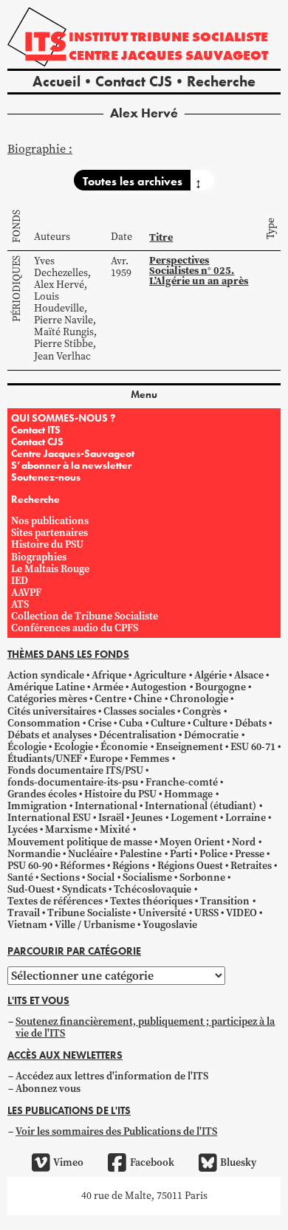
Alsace (249, 675)
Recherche (221, 81)
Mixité (115, 829)
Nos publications (50, 521)
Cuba (131, 723)
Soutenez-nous (45, 477)
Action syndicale (45, 675)
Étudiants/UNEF (44, 759)
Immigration (37, 806)
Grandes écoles (42, 794)
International (106, 806)
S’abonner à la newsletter (71, 465)
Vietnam (27, 925)
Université (162, 913)
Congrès (201, 711)
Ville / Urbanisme (95, 925)
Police (213, 854)
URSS (206, 913)
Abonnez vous (48, 1089)
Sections (60, 877)
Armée (107, 687)
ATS (20, 604)
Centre (110, 699)
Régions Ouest (190, 866)
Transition (225, 901)
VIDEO (241, 913)
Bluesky (238, 1162)
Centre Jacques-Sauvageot (72, 453)
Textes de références (55, 901)
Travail (23, 913)
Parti (181, 854)
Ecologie (73, 747)
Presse (249, 854)
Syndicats (84, 889)
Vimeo (68, 1162)
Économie (124, 747)
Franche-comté (181, 782)
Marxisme (68, 829)
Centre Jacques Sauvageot (168, 55)
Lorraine (245, 818)
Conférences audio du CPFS (74, 628)
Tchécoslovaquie (152, 889)
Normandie (34, 854)
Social (100, 877)
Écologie (27, 747)
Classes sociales (139, 711)
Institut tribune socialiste (168, 36)
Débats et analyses (49, 735)
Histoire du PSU (47, 544)
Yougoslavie (170, 925)
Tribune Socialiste (89, 913)
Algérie (210, 675)
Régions (130, 866)
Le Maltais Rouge (50, 569)
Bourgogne (220, 687)
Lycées (22, 829)
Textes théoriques (151, 901)
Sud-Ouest (31, 889)
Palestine (141, 854)
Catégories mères (47, 699)
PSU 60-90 (29, 866)
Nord (244, 842)
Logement (194, 818)
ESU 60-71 (252, 747)
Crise (100, 723)
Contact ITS (36, 429)
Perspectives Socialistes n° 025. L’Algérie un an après (198, 270)
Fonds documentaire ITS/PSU (75, 770)
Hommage (188, 794)
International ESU (49, 818)
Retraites (251, 866)
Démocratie (211, 735)
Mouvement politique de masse (79, 842)
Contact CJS (133, 81)
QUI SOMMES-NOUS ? (63, 418)
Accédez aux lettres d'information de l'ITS (112, 1076)
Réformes (82, 866)
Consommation (43, 723)
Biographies (38, 557)
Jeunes (146, 818)
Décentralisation (137, 735)
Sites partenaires (49, 533)
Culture (168, 723)
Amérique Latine (46, 687)
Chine (148, 699)
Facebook (152, 1162)
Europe (106, 759)
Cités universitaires (51, 711)
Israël (111, 818)
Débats (251, 723)
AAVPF (26, 592)
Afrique (109, 675)
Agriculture (160, 675)
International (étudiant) (200, 806)
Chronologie (199, 699)
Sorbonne (202, 877)
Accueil (56, 81)
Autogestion (159, 687)
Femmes (149, 759)
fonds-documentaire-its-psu (72, 782)
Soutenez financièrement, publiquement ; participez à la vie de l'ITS (145, 1027)
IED (19, 581)
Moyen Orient (192, 842)
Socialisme (147, 877)
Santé (20, 877)
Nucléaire (90, 854)
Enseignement (189, 747)
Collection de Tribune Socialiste (84, 616)
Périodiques (17, 288)
